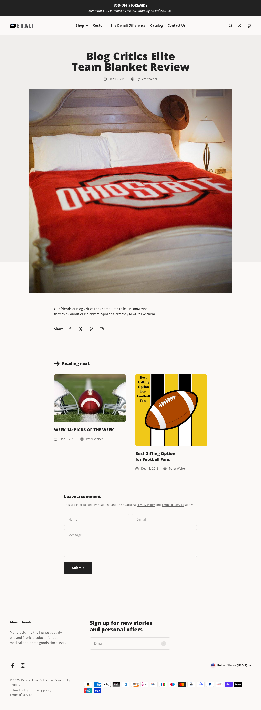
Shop (80, 25)
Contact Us (176, 25)
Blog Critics (84, 308)
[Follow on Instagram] (23, 665)
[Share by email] (102, 329)
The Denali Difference (128, 25)
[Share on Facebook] (70, 329)
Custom (99, 25)
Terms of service (21, 695)
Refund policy (19, 690)
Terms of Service (173, 505)
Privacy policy (42, 690)
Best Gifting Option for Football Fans (155, 456)
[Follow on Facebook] (12, 665)
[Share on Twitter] (80, 329)
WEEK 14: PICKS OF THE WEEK (84, 429)
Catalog (156, 25)
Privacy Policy (146, 505)
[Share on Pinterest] (91, 329)
